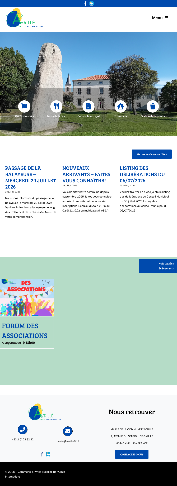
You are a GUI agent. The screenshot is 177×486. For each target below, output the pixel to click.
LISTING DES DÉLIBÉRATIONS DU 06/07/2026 (142, 174)
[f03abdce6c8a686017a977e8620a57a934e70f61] (25, 8)
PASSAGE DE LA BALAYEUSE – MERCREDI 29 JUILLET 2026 (30, 177)
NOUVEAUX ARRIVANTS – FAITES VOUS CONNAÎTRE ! (86, 174)
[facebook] (85, 3)
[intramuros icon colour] (91, 2)
